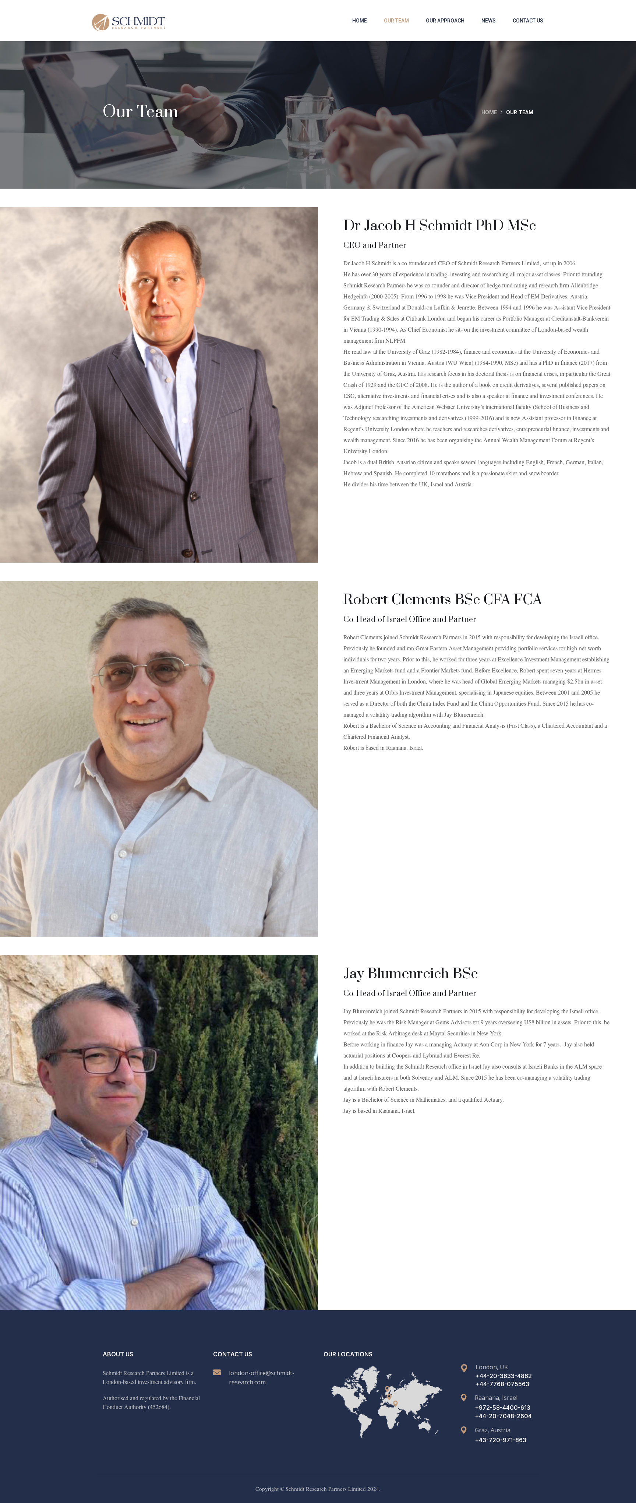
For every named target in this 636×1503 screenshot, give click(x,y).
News (488, 21)
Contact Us (528, 21)
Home (359, 21)
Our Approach (445, 21)
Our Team (396, 21)
